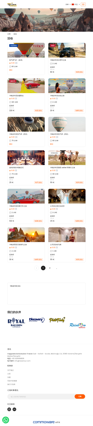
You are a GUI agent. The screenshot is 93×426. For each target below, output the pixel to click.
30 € (11, 180)
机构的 (10, 365)
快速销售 (13, 45)
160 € (11, 218)
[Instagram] (9, 409)
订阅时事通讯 (12, 390)
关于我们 (10, 370)
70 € (52, 218)
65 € (52, 257)
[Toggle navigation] (83, 4)
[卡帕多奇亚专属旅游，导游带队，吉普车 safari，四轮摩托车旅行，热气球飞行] (19, 4)
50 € (52, 108)
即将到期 (54, 153)
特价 (52, 45)
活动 (15, 34)
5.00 (14, 63)
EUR (67, 4)
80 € (52, 180)
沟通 (9, 377)
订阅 (79, 396)
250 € (11, 108)
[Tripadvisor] (14, 409)
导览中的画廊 (12, 381)
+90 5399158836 (15, 358)
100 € (52, 69)
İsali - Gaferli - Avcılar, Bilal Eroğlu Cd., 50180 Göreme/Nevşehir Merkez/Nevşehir (44, 355)
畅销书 (12, 81)
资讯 (9, 349)
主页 (9, 34)
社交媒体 (11, 404)
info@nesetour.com (19, 361)
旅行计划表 (11, 384)
